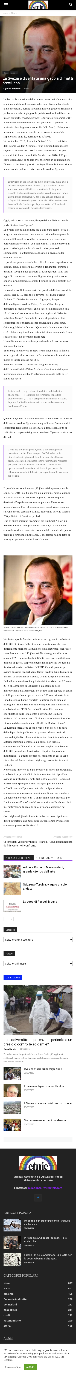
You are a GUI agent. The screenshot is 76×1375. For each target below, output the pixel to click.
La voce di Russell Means (40, 901)
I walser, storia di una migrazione (43, 1069)
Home (5, 12)
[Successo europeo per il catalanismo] (12, 1125)
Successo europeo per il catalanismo (45, 1120)
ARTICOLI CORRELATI (18, 858)
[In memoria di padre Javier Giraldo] (12, 1090)
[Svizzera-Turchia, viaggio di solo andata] (12, 888)
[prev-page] (6, 919)
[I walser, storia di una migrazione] (12, 1073)
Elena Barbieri (10, 1049)
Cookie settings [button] (13, 1367)
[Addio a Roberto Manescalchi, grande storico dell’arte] (12, 871)
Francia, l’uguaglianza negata (55, 841)
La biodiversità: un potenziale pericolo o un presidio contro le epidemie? (38, 1042)
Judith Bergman (13, 88)
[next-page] (11, 919)
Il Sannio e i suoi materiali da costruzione (48, 1103)
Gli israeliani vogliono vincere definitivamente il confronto (20, 843)
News (14, 12)
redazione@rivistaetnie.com (45, 1188)
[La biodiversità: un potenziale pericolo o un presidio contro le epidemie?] (38, 1010)
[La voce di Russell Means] (12, 906)
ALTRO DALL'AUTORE (49, 858)
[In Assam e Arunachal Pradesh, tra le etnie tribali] (12, 1242)
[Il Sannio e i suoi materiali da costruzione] (12, 1107)
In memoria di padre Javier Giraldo (44, 1086)
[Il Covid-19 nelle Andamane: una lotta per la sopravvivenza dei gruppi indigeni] (12, 1259)
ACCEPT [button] (30, 1366)
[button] (6, 5)
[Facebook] (38, 1197)
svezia (14, 73)
